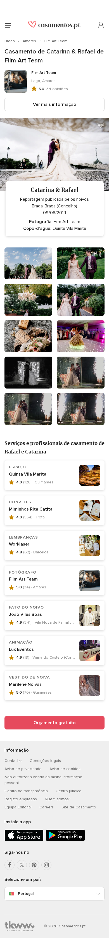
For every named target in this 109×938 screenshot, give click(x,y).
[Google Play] (65, 840)
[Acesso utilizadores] (101, 25)
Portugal (26, 893)
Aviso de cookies (64, 768)
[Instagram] (46, 865)
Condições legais (45, 760)
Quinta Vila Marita (27, 474)
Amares (30, 41)
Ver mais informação (54, 104)
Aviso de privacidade (23, 768)
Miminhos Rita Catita (31, 509)
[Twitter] (22, 865)
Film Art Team (55, 41)
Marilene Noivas (25, 684)
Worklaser (19, 544)
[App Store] (24, 840)
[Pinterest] (34, 865)
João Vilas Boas (25, 614)
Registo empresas (20, 799)
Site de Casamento (78, 807)
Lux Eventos (21, 649)
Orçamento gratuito (55, 723)
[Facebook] (9, 865)
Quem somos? (57, 799)
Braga (10, 41)
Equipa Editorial (18, 807)
